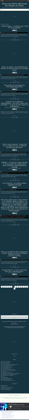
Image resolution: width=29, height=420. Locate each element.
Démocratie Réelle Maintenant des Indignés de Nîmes (14, 5)
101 (7, 286)
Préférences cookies (24, 398)
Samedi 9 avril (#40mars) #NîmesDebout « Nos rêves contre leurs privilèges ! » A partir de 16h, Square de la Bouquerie (14, 104)
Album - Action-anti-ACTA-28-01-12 (6, 362)
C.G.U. (4, 398)
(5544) (4, 385)
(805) (6, 389)
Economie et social (14, 71)
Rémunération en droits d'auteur (8, 398)
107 (19, 286)
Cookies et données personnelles (18, 398)
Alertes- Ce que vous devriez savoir (17, 168)
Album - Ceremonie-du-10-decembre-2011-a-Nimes (8, 369)
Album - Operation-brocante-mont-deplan (6, 378)
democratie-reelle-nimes (13, 327)
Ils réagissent (18, 107)
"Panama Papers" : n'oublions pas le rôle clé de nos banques (14, 26)
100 (5, 286)
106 (17, 286)
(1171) (6, 388)
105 (15, 286)
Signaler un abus (26, 397)
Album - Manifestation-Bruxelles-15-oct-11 (6, 372)
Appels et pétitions (7, 107)
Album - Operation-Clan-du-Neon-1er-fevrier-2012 (8, 380)
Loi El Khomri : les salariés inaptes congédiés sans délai (14, 183)
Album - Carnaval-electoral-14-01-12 (6, 368)
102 (9, 286)
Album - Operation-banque (4, 377)
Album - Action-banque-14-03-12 (5, 363)
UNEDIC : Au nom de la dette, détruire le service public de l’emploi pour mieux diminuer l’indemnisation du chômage (14, 165)
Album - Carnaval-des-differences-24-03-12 (7, 367)
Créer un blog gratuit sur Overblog (16, 397)
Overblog (19, 395)
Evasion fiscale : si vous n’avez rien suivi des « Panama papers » (14, 270)
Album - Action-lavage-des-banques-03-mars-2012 (7, 365)
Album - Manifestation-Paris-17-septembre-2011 (7, 375)
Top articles (21, 397)
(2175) (3, 386)
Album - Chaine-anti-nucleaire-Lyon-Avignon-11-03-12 (8, 370)
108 (21, 286)
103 (11, 286)
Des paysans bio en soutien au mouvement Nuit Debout (14, 85)
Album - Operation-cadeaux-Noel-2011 (6, 379)
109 (23, 286)
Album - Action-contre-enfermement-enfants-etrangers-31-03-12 (9, 364)
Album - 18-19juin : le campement (5, 361)
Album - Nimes (3, 376)
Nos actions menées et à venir (12, 107)
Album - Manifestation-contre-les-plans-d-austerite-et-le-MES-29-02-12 (10, 373)
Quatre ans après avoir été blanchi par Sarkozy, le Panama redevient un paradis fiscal (14, 68)
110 (25, 286)
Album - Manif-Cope (3, 371)
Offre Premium (13, 398)
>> (14, 288)
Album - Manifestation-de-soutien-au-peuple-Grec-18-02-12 (9, 374)
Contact (23, 397)
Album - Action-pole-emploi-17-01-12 (6, 366)
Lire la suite (14, 80)
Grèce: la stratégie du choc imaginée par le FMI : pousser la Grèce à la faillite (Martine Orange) (14, 253)
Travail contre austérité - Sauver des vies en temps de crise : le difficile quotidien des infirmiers (14, 145)
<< (1, 286)
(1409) (7, 387)
